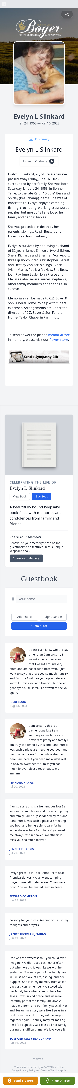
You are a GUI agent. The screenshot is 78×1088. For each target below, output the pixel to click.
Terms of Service (50, 1070)
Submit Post (39, 626)
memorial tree (59, 335)
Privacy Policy (27, 1070)
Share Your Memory (26, 558)
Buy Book (42, 496)
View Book (19, 496)
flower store (58, 339)
